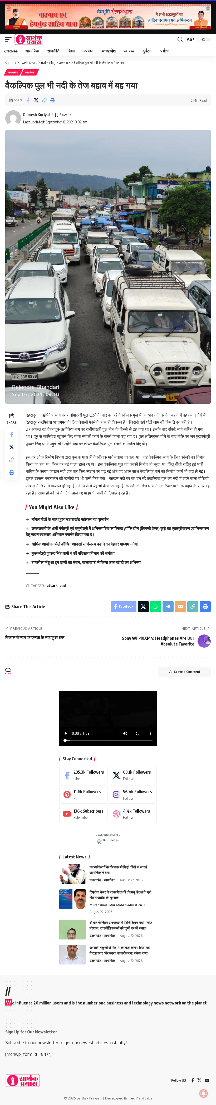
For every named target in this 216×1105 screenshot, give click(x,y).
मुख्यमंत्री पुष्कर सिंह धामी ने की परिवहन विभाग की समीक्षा (73, 553)
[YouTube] (207, 1080)
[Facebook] (83, 775)
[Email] (180, 606)
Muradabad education (125, 905)
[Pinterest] (83, 795)
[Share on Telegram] (168, 606)
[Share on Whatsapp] (155, 606)
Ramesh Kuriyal (36, 114)
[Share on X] (36, 100)
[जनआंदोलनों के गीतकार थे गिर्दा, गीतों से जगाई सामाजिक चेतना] (72, 874)
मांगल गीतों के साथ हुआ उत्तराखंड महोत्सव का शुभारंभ (70, 519)
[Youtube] (83, 814)
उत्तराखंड (13, 72)
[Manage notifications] (203, 1093)
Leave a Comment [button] (187, 672)
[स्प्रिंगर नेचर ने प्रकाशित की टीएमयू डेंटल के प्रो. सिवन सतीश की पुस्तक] (72, 899)
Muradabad (98, 905)
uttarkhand (56, 585)
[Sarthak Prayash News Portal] (28, 39)
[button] (9, 39)
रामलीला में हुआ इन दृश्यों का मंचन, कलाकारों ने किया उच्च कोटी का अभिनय (86, 562)
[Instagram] (133, 795)
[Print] (52, 100)
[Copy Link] (44, 100)
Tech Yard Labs (140, 1098)
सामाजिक (30, 72)
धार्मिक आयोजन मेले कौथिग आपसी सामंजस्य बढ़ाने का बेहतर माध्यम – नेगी (85, 544)
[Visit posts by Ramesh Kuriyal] (13, 118)
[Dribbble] (133, 814)
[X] (133, 775)
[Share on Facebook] (28, 100)
